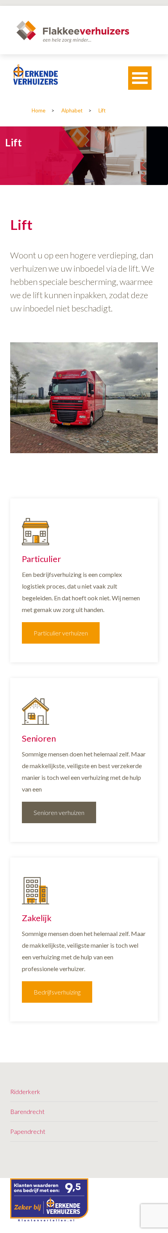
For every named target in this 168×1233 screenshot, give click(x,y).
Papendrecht (27, 1131)
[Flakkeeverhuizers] (72, 31)
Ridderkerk (25, 1091)
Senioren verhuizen (59, 812)
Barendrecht (27, 1111)
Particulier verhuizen (61, 633)
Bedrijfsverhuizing (57, 992)
